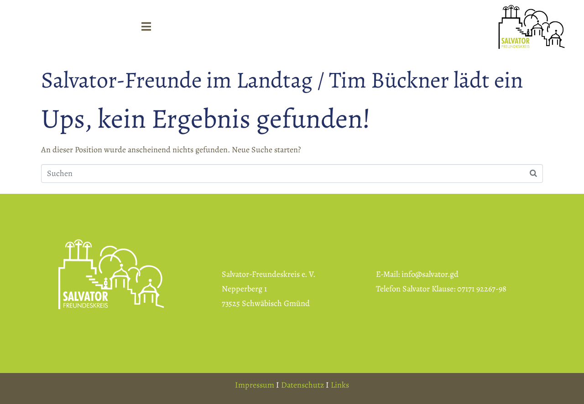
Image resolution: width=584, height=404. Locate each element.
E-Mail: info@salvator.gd (417, 274)
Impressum (254, 384)
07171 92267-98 (481, 288)
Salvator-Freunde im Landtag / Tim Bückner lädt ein (282, 79)
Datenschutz (302, 384)
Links (340, 384)
